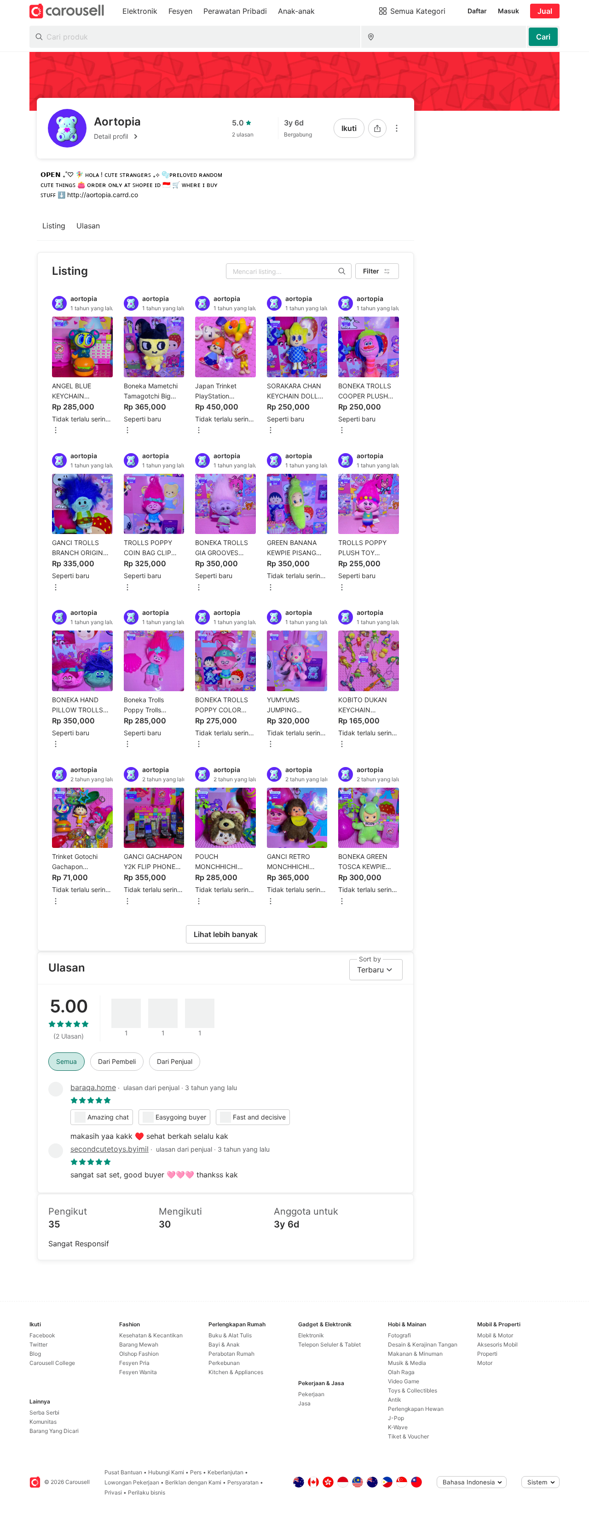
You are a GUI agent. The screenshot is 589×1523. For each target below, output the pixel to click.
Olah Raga (401, 1372)
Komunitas (43, 1421)
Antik (394, 1399)
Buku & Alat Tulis (230, 1335)
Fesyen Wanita (138, 1372)
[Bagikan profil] (377, 128)
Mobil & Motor (495, 1335)
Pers (196, 1472)
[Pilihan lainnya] (396, 128)
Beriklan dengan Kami (193, 1482)
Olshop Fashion (139, 1353)
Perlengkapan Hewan (416, 1408)
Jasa (304, 1403)
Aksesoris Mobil (497, 1344)
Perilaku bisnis (146, 1492)
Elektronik (311, 1335)
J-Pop (396, 1418)
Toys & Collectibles (412, 1390)
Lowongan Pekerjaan (131, 1482)
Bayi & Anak (224, 1344)
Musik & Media (407, 1362)
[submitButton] (543, 37)
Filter (371, 271)
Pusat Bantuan (123, 1472)
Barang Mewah (138, 1344)
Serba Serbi (44, 1412)
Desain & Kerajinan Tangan (422, 1344)
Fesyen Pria (134, 1362)
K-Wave (398, 1427)
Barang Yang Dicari (54, 1430)
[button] (117, 136)
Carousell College (52, 1362)
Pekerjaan (311, 1394)
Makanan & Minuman (415, 1353)
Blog (35, 1353)
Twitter (38, 1344)
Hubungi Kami (166, 1472)
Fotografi (399, 1335)
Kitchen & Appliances (235, 1372)
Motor (484, 1362)
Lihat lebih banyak (226, 934)
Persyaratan (243, 1482)
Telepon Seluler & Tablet (329, 1344)
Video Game (403, 1381)
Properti (487, 1353)
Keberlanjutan (225, 1472)
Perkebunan (224, 1362)
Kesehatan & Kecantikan (151, 1335)
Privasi (113, 1492)
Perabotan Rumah (231, 1353)
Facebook (42, 1335)
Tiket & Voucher (408, 1436)
